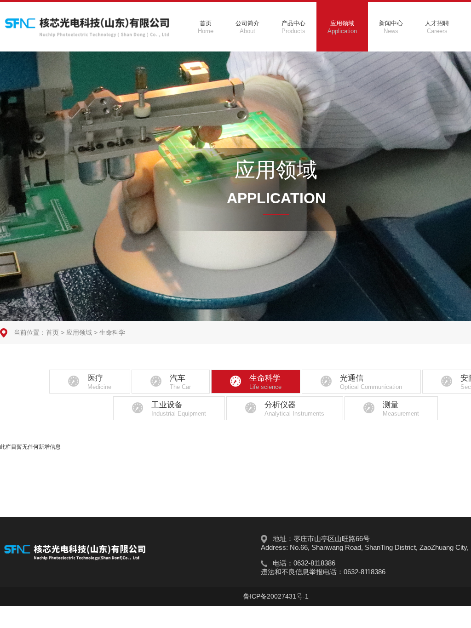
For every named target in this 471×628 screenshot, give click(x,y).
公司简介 (247, 27)
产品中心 (293, 27)
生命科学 (112, 332)
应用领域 (342, 27)
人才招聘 (437, 27)
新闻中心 (391, 27)
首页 (205, 27)
